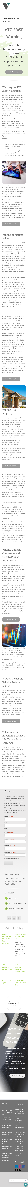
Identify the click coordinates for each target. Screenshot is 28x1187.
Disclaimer (6, 1117)
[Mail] (16, 1170)
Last (5, 828)
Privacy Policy (7, 1119)
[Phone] (20, 1170)
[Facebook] (23, 1166)
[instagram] (14, 918)
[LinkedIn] (16, 1166)
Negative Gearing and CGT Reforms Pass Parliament (7, 938)
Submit (8, 863)
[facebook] (19, 918)
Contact (5, 1103)
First (5, 822)
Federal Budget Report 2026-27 (20, 936)
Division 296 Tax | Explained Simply (20, 983)
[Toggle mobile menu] (25, 3)
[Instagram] (20, 1166)
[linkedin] (9, 918)
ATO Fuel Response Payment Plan (7, 967)
